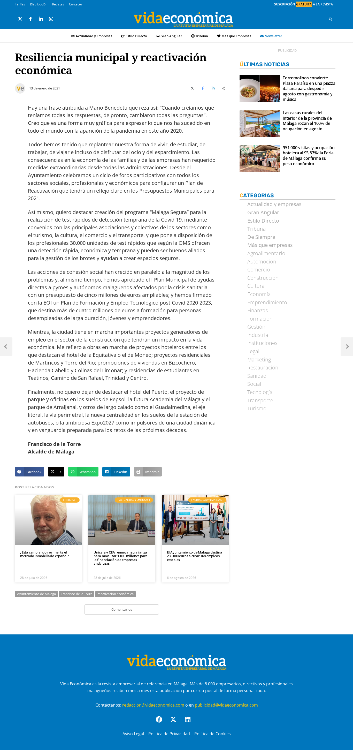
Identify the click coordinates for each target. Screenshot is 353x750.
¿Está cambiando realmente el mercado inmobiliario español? (44, 554)
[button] (29, 472)
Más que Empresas (236, 36)
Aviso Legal (133, 734)
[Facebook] (162, 722)
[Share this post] (223, 88)
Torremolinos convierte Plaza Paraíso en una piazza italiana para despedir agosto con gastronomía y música (309, 88)
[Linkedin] (190, 722)
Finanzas (257, 310)
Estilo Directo (136, 36)
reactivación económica (115, 594)
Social (254, 384)
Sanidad (256, 376)
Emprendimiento (267, 302)
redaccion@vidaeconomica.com (153, 705)
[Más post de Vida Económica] (20, 86)
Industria (257, 335)
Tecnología (260, 392)
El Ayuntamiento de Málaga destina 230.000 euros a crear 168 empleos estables (194, 556)
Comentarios (121, 609)
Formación (260, 318)
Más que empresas (270, 245)
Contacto (75, 4)
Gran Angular (171, 36)
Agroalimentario (266, 253)
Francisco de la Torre (76, 594)
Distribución (38, 4)
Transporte (260, 400)
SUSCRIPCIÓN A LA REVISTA (303, 4)
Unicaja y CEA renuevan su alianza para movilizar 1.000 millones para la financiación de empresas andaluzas (121, 557)
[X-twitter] (176, 722)
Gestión (256, 326)
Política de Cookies (212, 734)
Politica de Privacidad (169, 734)
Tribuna (201, 36)
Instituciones (262, 343)
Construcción (263, 278)
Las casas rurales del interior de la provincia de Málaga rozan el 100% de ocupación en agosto (307, 121)
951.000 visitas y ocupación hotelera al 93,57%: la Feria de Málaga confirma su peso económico (309, 155)
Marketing (259, 359)
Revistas (58, 4)
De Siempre (261, 237)
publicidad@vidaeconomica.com (226, 705)
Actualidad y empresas (274, 204)
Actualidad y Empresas (94, 36)
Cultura (256, 286)
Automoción (261, 261)
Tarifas (20, 4)
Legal (253, 351)
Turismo (256, 408)
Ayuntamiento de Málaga (36, 594)
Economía (259, 294)
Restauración (262, 367)
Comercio (258, 269)
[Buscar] (330, 19)
